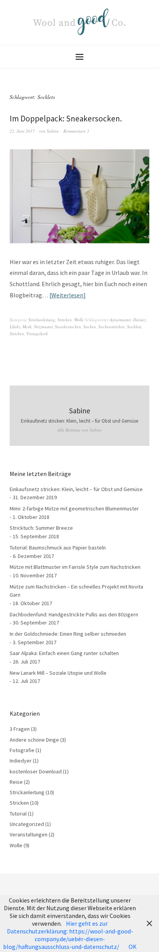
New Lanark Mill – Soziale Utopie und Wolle (58, 672)
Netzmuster (43, 326)
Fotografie (22, 750)
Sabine (53, 131)
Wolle (79, 319)
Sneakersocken (68, 326)
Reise (16, 781)
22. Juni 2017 (22, 131)
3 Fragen (20, 728)
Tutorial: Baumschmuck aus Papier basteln (58, 547)
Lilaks (15, 326)
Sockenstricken (111, 326)
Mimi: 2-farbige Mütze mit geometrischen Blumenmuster (74, 508)
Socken (89, 326)
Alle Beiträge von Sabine (80, 430)
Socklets (134, 326)
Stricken (65, 319)
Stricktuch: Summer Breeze (41, 527)
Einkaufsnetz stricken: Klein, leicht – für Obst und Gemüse (79, 421)
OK (133, 946)
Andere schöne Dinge (34, 739)
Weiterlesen (67, 295)
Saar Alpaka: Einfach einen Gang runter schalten (64, 653)
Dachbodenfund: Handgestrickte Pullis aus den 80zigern (74, 614)
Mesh (27, 326)
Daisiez (139, 319)
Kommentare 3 (76, 131)
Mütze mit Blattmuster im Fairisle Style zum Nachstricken (75, 566)
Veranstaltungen (28, 834)
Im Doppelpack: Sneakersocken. (66, 118)
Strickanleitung (41, 319)
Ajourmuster (120, 319)
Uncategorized (27, 824)
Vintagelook (37, 333)
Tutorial (18, 813)
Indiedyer (21, 760)
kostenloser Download (36, 771)
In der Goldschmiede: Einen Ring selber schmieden (68, 633)
